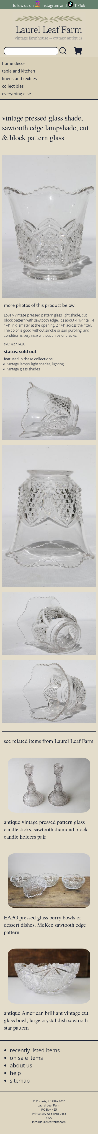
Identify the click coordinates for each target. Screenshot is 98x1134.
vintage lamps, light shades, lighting (36, 364)
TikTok (80, 5)
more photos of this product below (39, 305)
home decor (13, 63)
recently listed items (35, 1050)
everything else (16, 93)
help (15, 1073)
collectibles (13, 86)
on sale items (26, 1057)
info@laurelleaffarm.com (49, 1122)
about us (21, 1065)
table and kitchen (18, 71)
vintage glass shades (24, 369)
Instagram (50, 5)
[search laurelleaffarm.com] (64, 51)
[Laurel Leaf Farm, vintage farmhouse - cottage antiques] (49, 27)
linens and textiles (19, 78)
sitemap (20, 1080)
